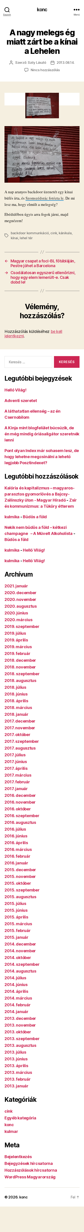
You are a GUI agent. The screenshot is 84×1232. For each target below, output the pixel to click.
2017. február (17, 782)
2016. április (16, 842)
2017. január (16, 788)
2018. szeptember (22, 673)
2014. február (17, 1004)
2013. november (20, 1025)
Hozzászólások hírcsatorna (30, 1170)
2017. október (17, 734)
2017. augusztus (20, 748)
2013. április (16, 1065)
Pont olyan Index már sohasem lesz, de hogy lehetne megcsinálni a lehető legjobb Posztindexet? (41, 456)
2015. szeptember (22, 890)
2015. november (20, 876)
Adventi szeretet (20, 400)
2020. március (18, 619)
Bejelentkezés (18, 1156)
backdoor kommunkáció (30, 233)
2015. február (17, 930)
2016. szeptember (21, 815)
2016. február (17, 856)
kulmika (11, 516)
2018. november (20, 667)
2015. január (16, 937)
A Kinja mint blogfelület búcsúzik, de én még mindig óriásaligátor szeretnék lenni (41, 433)
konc (42, 9)
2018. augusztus (20, 680)
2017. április (16, 768)
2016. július (15, 829)
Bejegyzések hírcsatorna (28, 1163)
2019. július (15, 633)
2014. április (16, 991)
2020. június (16, 613)
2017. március (17, 775)
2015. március (18, 923)
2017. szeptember (21, 741)
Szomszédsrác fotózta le (45, 198)
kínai (14, 238)
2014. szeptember (22, 964)
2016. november (20, 802)
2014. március (18, 998)
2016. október (17, 809)
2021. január (16, 586)
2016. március (18, 849)
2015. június (16, 910)
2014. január (16, 1011)
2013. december (20, 1018)
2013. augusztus (20, 1045)
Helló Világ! (15, 390)
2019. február (17, 653)
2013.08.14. (66, 62)
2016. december (20, 795)
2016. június (15, 836)
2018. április (16, 700)
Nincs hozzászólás (45, 70)
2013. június (16, 1059)
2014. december (20, 944)
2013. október (17, 1032)
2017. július (15, 754)
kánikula (65, 233)
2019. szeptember (21, 626)
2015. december (20, 869)
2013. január (16, 1086)
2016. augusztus (20, 822)
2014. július (15, 977)
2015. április (16, 917)
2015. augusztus (20, 896)
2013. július (15, 1052)
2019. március (18, 646)
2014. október (17, 957)
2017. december (19, 721)
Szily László (37, 62)
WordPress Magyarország (30, 1177)
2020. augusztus (20, 606)
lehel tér (26, 238)
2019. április (16, 640)
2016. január (16, 863)
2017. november (19, 727)
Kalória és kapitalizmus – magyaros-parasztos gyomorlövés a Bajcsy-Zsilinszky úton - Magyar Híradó (39, 494)
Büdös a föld (35, 516)
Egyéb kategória (20, 1118)
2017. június (15, 761)
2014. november (20, 950)
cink (53, 233)
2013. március (18, 1072)
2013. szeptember (22, 1038)
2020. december (20, 592)
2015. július (15, 903)
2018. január (16, 714)
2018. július (15, 687)
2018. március (18, 707)
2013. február (17, 1079)
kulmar (11, 1131)
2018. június (16, 694)
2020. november (20, 599)
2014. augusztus (20, 971)
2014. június (16, 984)
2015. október (17, 883)
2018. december (20, 660)
